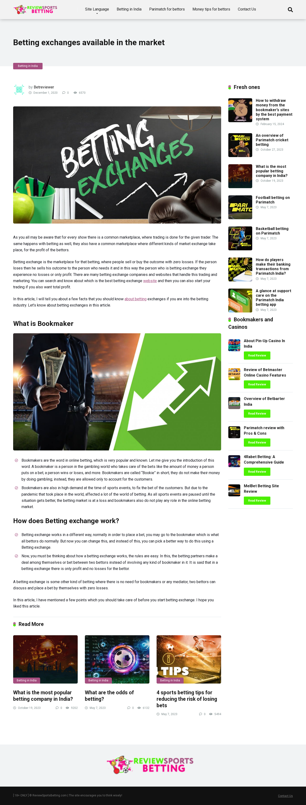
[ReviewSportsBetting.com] (37, 7)
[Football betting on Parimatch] (240, 218)
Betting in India (129, 9)
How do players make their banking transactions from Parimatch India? (273, 266)
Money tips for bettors (211, 9)
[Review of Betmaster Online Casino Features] (234, 379)
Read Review (257, 355)
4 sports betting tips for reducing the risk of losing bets (187, 699)
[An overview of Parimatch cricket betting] (240, 155)
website (150, 281)
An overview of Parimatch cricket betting (272, 140)
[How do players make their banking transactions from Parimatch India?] (240, 280)
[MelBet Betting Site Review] (234, 495)
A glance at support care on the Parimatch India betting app (273, 298)
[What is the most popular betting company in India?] (45, 659)
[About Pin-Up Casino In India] (234, 350)
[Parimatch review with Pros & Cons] (234, 437)
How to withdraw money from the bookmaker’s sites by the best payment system (274, 109)
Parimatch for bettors (167, 9)
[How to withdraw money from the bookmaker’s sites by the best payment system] (240, 121)
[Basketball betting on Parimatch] (240, 249)
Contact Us (247, 9)
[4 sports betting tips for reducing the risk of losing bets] (189, 659)
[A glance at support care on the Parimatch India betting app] (240, 311)
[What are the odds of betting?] (117, 659)
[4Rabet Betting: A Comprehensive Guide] (234, 466)
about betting (136, 299)
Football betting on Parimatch (273, 199)
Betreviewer (44, 87)
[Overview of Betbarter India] (234, 407)
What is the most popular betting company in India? (43, 696)
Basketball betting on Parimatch (272, 230)
